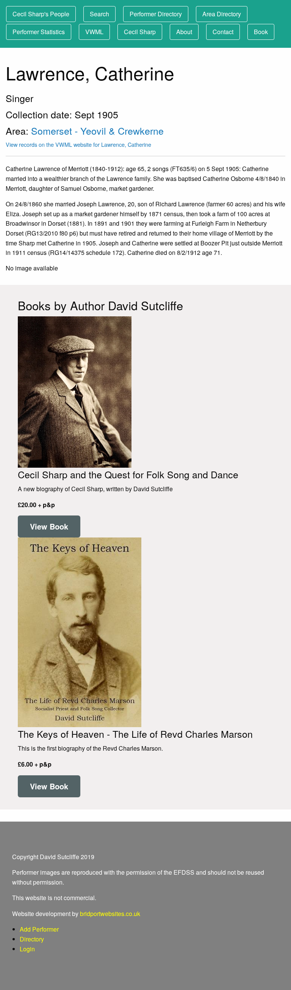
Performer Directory (156, 13)
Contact (223, 31)
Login (27, 948)
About (184, 31)
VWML (94, 31)
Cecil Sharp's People (41, 13)
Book (261, 31)
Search (99, 13)
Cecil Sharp (140, 31)
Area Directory (221, 13)
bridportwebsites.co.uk (110, 913)
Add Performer (39, 929)
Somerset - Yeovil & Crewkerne (97, 130)
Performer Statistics (39, 31)
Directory (32, 939)
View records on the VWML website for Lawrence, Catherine (78, 144)
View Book (49, 526)
